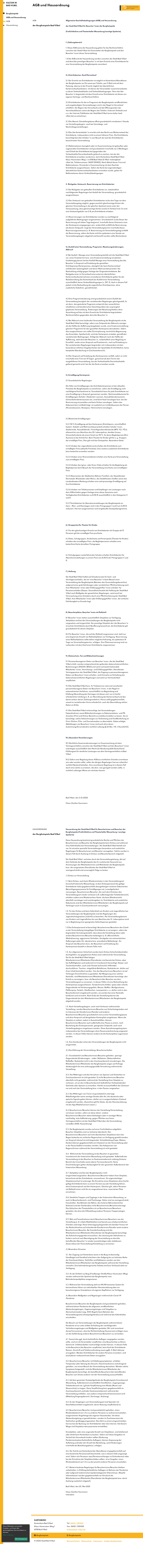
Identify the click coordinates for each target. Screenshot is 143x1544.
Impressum (97, 1541)
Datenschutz (86, 1541)
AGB (8, 21)
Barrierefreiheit (73, 1541)
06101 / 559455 (76, 1523)
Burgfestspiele (12, 14)
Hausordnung (12, 25)
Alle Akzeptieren (21, 1539)
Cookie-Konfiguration (113, 1541)
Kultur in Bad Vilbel (11, 4)
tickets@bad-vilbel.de (76, 1529)
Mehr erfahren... (9, 1535)
